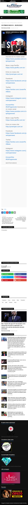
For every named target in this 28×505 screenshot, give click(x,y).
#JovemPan (10, 105)
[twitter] (7, 277)
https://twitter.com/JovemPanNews (16, 91)
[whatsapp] (7, 274)
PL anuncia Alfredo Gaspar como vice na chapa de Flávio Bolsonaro (17, 360)
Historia (13, 300)
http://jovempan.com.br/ (14, 74)
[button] (11, 163)
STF (2, 302)
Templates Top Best (9, 503)
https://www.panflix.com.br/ (15, 67)
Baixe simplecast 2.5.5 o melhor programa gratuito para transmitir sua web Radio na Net (17, 376)
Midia (18, 300)
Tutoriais (10, 302)
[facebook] (20, 274)
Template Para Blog (23, 503)
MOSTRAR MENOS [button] (11, 163)
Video (8, 22)
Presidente (23, 300)
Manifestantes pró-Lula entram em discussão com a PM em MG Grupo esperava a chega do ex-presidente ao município (16, 414)
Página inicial (3, 22)
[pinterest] (7, 280)
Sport (6, 302)
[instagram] (20, 277)
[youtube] (20, 280)
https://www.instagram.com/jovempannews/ (16, 99)
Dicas (9, 300)
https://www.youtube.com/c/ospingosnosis (16, 60)
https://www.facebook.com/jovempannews (16, 82)
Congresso (4, 300)
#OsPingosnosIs (11, 107)
